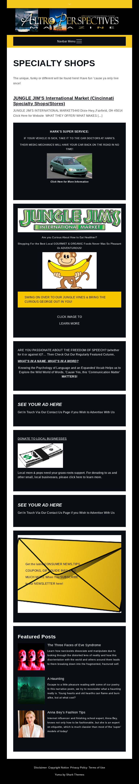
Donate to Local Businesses (42, 438)
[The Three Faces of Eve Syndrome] (31, 658)
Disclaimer (40, 767)
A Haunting (55, 679)
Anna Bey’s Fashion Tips (66, 712)
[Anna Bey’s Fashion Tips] (31, 725)
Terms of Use (97, 767)
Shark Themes (75, 774)
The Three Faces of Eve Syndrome (74, 645)
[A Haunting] (31, 691)
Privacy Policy (78, 767)
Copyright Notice (58, 767)
